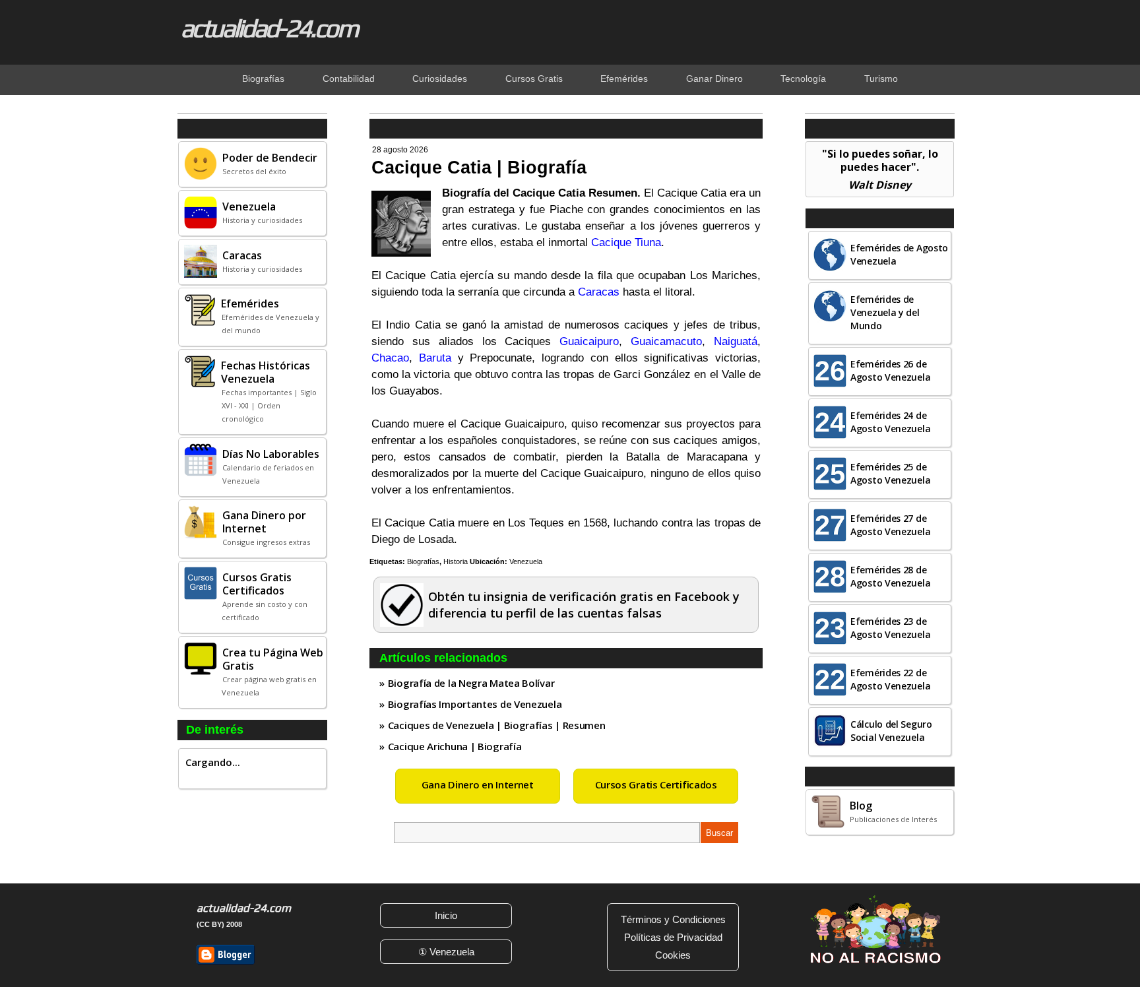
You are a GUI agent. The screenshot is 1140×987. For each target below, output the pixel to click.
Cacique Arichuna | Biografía (455, 746)
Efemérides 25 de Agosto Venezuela (890, 473)
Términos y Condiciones (673, 919)
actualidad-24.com (269, 27)
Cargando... (212, 762)
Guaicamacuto (666, 341)
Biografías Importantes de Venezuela (475, 704)
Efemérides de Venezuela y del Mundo (885, 312)
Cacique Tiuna (626, 242)
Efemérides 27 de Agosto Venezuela (890, 525)
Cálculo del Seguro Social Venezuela (891, 731)
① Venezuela (446, 951)
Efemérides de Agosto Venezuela (899, 254)
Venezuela (525, 561)
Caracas (598, 292)
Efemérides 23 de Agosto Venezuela (890, 628)
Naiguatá (735, 341)
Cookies (673, 955)
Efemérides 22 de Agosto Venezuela (890, 679)
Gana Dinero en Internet (478, 784)
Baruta (435, 358)
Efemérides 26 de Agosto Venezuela (890, 370)
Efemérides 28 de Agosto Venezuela (890, 576)
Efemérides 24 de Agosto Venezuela (890, 422)
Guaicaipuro (589, 341)
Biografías (423, 561)
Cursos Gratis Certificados (656, 784)
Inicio (446, 915)
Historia (455, 561)
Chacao (390, 358)
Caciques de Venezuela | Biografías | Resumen (497, 725)
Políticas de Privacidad (673, 937)
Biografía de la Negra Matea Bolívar (471, 682)
